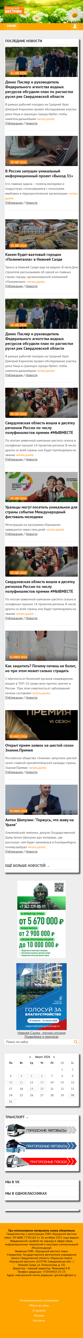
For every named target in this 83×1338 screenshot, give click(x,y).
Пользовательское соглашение (39, 1300)
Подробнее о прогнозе (41, 1037)
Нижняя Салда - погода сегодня (41, 1033)
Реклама (39, 1315)
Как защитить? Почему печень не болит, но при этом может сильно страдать (40, 669)
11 (21, 1082)
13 (42, 1082)
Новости (31, 124)
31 (10, 1102)
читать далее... (46, 119)
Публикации (14, 124)
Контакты (39, 1321)
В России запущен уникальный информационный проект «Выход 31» (39, 174)
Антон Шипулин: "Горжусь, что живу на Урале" (39, 823)
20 (42, 1089)
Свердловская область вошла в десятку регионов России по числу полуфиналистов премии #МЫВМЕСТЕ (40, 428)
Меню (11, 26)
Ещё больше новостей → (27, 866)
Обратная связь (39, 1305)
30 (72, 1095)
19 (31, 1089)
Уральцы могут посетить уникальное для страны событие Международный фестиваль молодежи (41, 512)
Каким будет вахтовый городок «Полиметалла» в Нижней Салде (33, 257)
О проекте (39, 1310)
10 (10, 1082)
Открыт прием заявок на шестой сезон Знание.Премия (39, 748)
